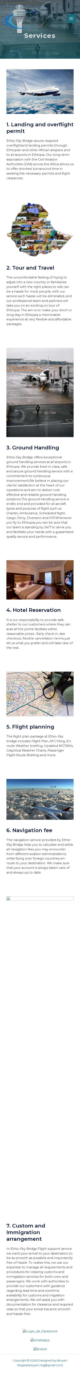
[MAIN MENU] (71, 18)
